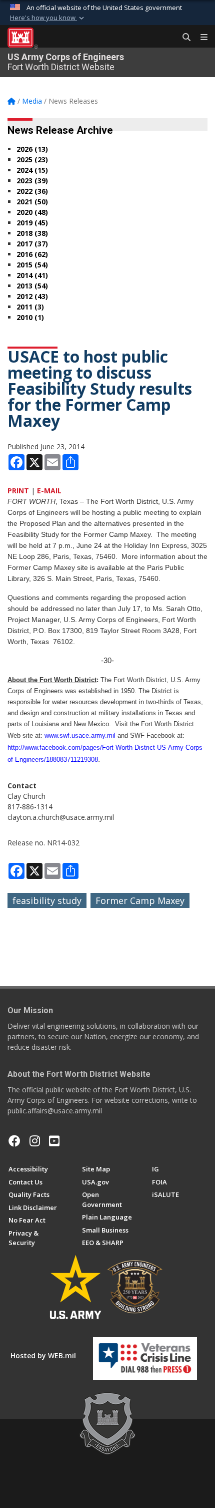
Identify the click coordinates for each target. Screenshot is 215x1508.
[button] (48, 18)
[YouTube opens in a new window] (54, 1141)
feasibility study (47, 900)
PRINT (18, 490)
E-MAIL (49, 490)
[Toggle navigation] (200, 37)
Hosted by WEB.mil (43, 1355)
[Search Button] (183, 37)
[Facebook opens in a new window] (14, 1141)
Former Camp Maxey (140, 900)
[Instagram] (35, 1141)
